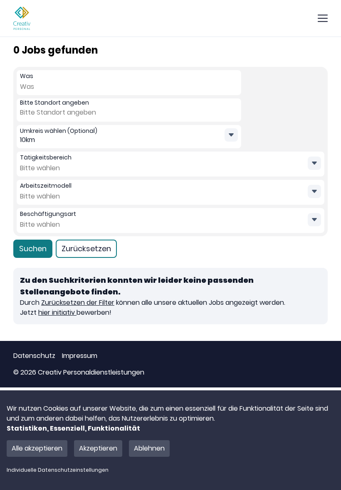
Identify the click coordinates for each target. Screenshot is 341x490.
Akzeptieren (98, 448)
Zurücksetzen (86, 248)
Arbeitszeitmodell (46, 185)
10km (27, 140)
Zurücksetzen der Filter (77, 302)
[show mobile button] (323, 18)
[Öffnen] (314, 163)
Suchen (33, 248)
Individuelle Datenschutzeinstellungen (58, 470)
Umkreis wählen (58, 131)
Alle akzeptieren (37, 448)
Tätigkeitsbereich (46, 157)
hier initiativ (57, 312)
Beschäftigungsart (48, 214)
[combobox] (38, 87)
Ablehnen (149, 448)
